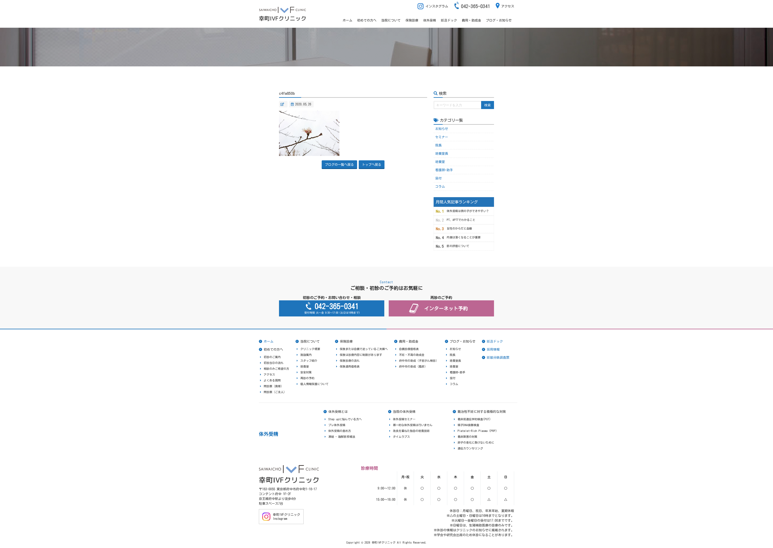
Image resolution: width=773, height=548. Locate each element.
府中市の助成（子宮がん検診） (418, 360)
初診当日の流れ (273, 363)
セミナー (441, 137)
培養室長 (441, 153)
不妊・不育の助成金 (411, 354)
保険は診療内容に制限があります (361, 354)
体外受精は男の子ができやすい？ (468, 211)
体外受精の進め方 (339, 431)
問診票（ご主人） (275, 392)
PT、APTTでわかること (461, 219)
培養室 (440, 161)
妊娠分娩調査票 (498, 357)
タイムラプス (401, 436)
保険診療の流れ (350, 360)
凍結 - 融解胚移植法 (341, 436)
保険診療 (411, 20)
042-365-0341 (475, 6)
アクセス (507, 6)
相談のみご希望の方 (276, 368)
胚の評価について (458, 246)
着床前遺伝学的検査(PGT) (474, 419)
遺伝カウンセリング (470, 448)
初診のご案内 (272, 357)
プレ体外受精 (336, 425)
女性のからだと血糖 (459, 228)
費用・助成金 (471, 20)
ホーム (347, 20)
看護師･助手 (444, 170)
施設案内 (306, 354)
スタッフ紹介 (308, 360)
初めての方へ (366, 20)
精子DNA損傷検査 (468, 425)
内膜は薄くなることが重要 (464, 237)
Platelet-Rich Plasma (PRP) (477, 431)
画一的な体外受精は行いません (412, 425)
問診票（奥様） (273, 386)
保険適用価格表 (350, 366)
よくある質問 (272, 380)
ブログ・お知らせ (499, 20)
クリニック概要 (310, 349)
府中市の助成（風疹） (413, 366)
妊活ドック (449, 20)
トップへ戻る (371, 164)
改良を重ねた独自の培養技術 (411, 431)
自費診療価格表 (409, 349)
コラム (440, 186)
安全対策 (306, 372)
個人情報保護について (314, 384)
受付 (438, 178)
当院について (391, 20)
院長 (438, 145)
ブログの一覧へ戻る (339, 164)
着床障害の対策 (467, 436)
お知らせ (441, 128)
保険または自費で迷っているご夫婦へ (364, 349)
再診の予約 (307, 378)
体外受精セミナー (404, 419)
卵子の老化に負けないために (476, 442)
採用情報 (493, 349)
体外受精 (429, 20)
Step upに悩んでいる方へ (345, 419)
